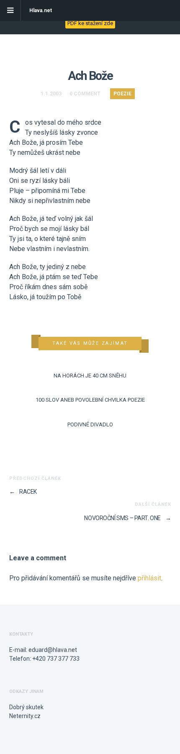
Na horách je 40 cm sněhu (90, 375)
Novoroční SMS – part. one (127, 518)
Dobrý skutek (26, 707)
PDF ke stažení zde (90, 23)
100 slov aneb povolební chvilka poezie (90, 400)
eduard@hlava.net (52, 649)
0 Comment (84, 94)
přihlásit (149, 578)
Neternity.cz (25, 716)
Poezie (122, 94)
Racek (23, 491)
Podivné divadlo (90, 424)
